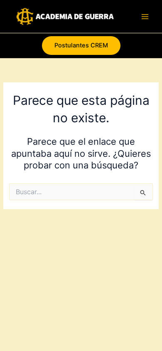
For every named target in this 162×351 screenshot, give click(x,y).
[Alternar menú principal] (145, 16)
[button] (81, 45)
